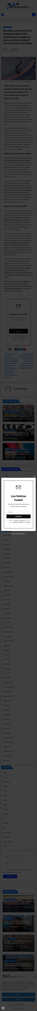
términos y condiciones (19, 520)
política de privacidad (18, 522)
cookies (28, 522)
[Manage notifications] (3, 1007)
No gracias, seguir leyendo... (18, 533)
